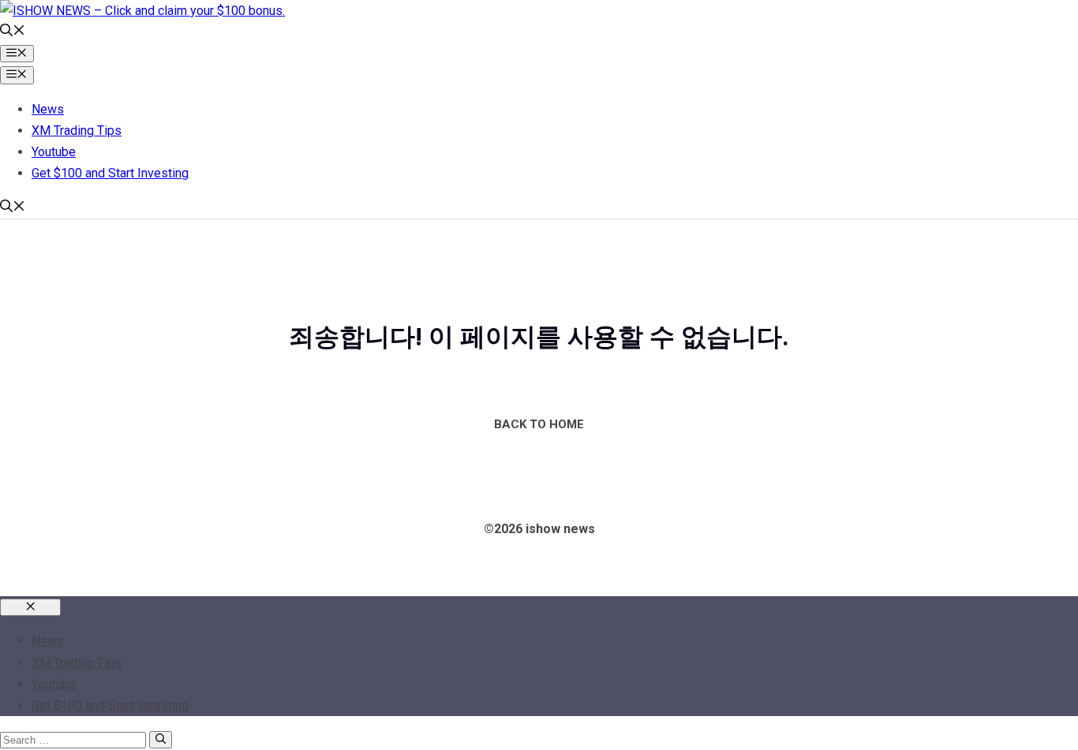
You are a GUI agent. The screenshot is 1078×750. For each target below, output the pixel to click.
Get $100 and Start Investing (110, 173)
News (48, 109)
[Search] (160, 739)
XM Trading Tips (77, 130)
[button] (12, 31)
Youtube (54, 151)
